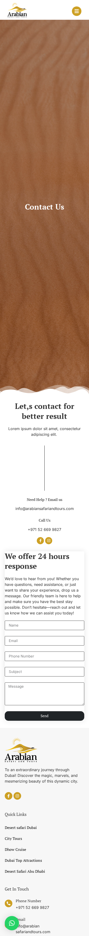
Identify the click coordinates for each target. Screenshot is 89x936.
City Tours (13, 838)
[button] (12, 923)
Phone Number (28, 900)
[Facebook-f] (40, 540)
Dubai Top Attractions (23, 860)
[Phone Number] (8, 903)
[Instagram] (48, 540)
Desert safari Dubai (21, 827)
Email (20, 919)
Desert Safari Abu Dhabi (25, 871)
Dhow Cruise (15, 849)
